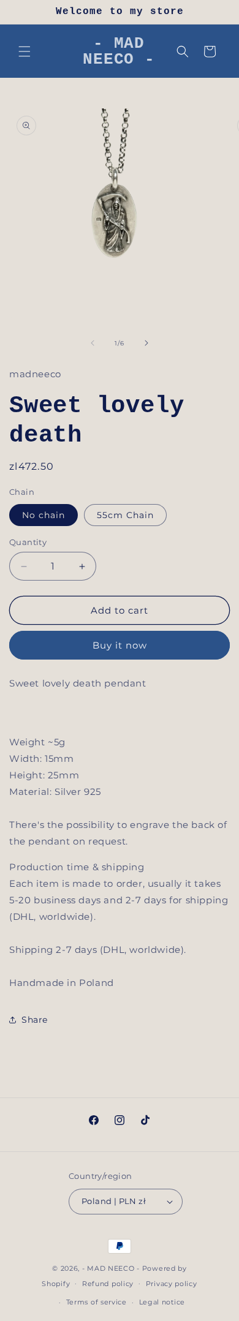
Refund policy (108, 1283)
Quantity (28, 542)
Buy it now (120, 645)
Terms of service (96, 1302)
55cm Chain (125, 515)
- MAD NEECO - (111, 1268)
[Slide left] (92, 342)
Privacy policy (171, 1283)
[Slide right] (146, 342)
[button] (24, 51)
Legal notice (162, 1302)
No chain (43, 515)
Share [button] (34, 1019)
